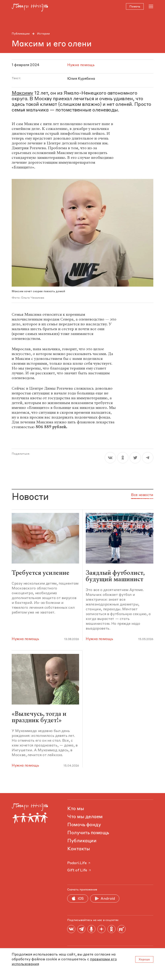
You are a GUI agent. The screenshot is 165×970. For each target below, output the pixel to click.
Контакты (78, 849)
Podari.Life (77, 863)
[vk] (110, 457)
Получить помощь (88, 833)
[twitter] (135, 457)
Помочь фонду (84, 825)
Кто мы (75, 809)
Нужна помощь (25, 639)
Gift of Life (77, 870)
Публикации (21, 33)
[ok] (122, 457)
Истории (43, 33)
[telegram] (147, 457)
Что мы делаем (85, 817)
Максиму (22, 93)
